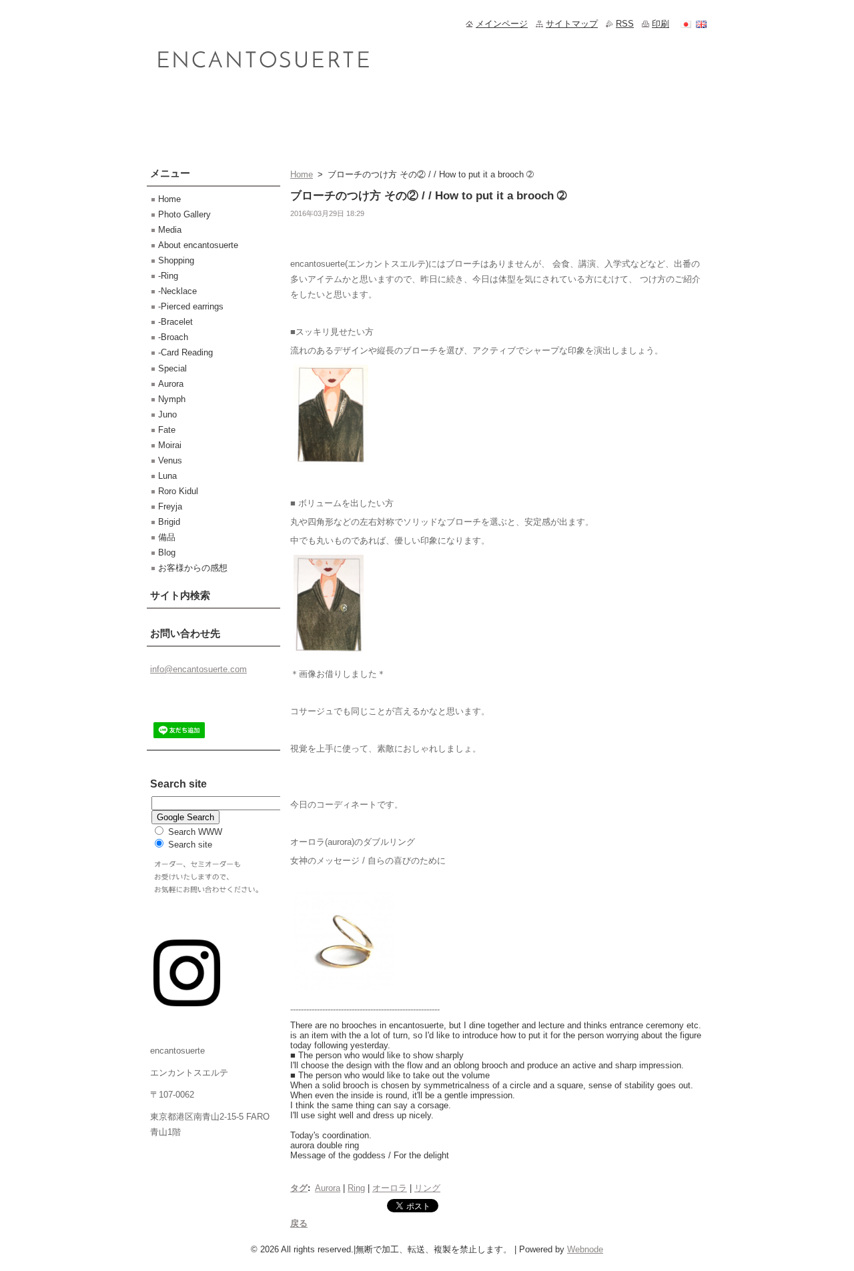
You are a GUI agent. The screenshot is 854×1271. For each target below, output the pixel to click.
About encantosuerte (198, 245)
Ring (356, 1188)
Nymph (171, 399)
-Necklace (177, 291)
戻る (299, 1223)
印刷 (660, 24)
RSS (625, 24)
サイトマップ (572, 24)
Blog (166, 552)
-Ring (168, 276)
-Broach (173, 337)
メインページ (502, 24)
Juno (167, 414)
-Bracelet (175, 322)
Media (169, 230)
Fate (166, 430)
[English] (701, 24)
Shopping (176, 260)
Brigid (169, 522)
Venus (170, 460)
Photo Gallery (184, 214)
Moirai (169, 445)
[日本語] (686, 24)
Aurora (327, 1188)
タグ (299, 1188)
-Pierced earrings (191, 306)
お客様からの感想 (193, 568)
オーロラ (389, 1188)
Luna (167, 476)
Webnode (585, 1249)
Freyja (170, 506)
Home (301, 174)
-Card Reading (185, 352)
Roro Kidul (178, 491)
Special (172, 368)
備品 (166, 537)
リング (427, 1188)
